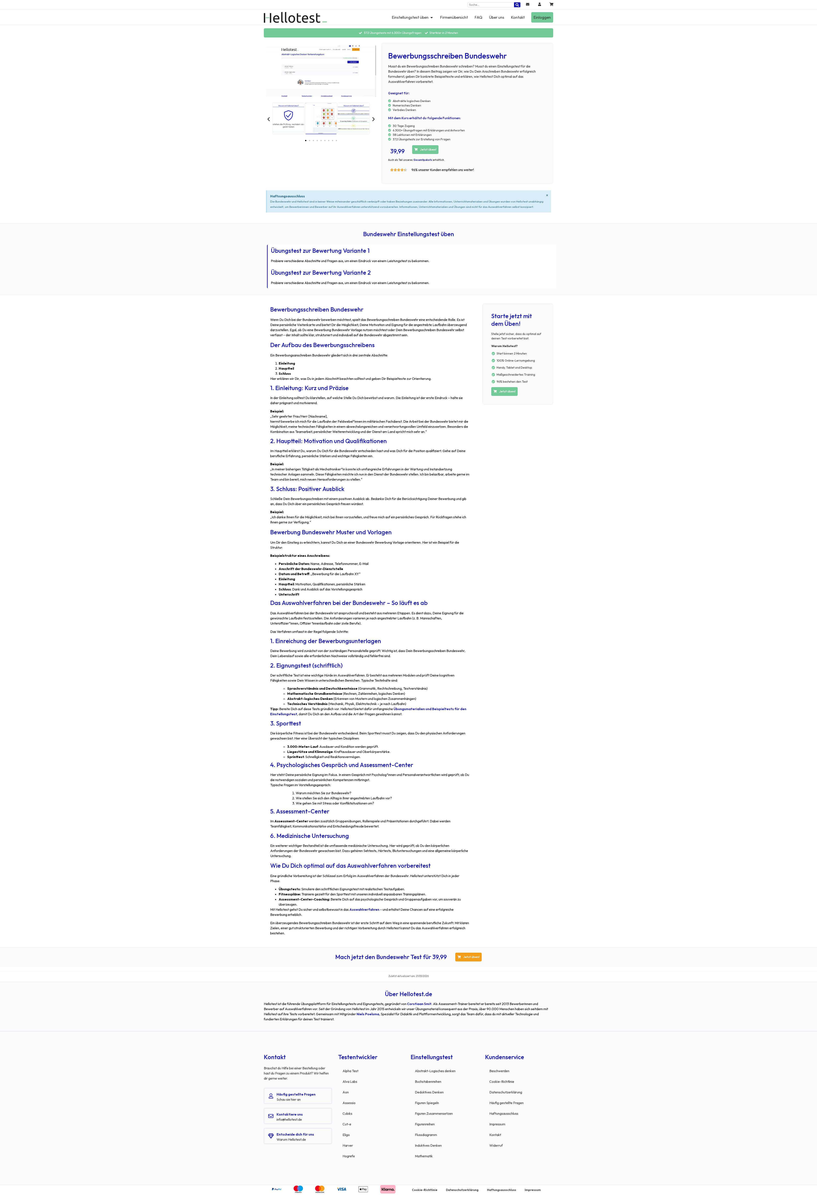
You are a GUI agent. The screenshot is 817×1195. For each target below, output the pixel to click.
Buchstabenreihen (428, 1081)
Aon (346, 1092)
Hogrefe (349, 1156)
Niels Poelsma (368, 1014)
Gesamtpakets (422, 159)
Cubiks (347, 1113)
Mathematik (424, 1156)
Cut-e (347, 1124)
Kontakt (495, 1135)
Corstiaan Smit (419, 1004)
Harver (348, 1145)
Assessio (349, 1103)
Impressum (497, 1124)
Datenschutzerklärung (505, 1092)
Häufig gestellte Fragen (296, 1094)
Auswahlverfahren (364, 909)
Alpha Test (350, 1071)
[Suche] (517, 4)
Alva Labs (350, 1081)
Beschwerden (499, 1071)
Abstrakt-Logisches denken (435, 1071)
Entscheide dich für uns (295, 1134)
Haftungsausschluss (503, 1113)
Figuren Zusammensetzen (434, 1113)
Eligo (346, 1135)
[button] (268, 119)
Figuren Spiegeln (427, 1103)
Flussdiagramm (426, 1135)
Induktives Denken (428, 1145)
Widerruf (496, 1145)
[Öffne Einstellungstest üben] (431, 17)
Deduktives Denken (429, 1092)
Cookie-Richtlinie (501, 1081)
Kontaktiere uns (290, 1114)
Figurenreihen (425, 1124)
